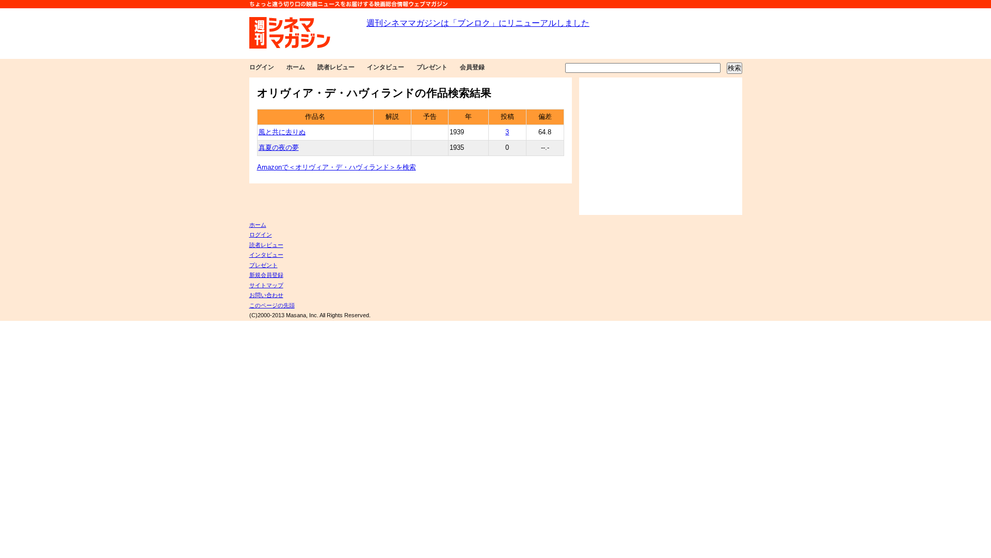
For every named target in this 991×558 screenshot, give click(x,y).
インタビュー (385, 67)
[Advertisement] (660, 146)
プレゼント (432, 67)
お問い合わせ (266, 295)
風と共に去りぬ (282, 132)
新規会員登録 (266, 275)
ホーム (295, 67)
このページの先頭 (272, 305)
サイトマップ (266, 285)
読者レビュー (336, 67)
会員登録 (472, 67)
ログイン (261, 67)
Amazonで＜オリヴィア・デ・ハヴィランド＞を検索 (336, 167)
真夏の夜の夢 (279, 147)
